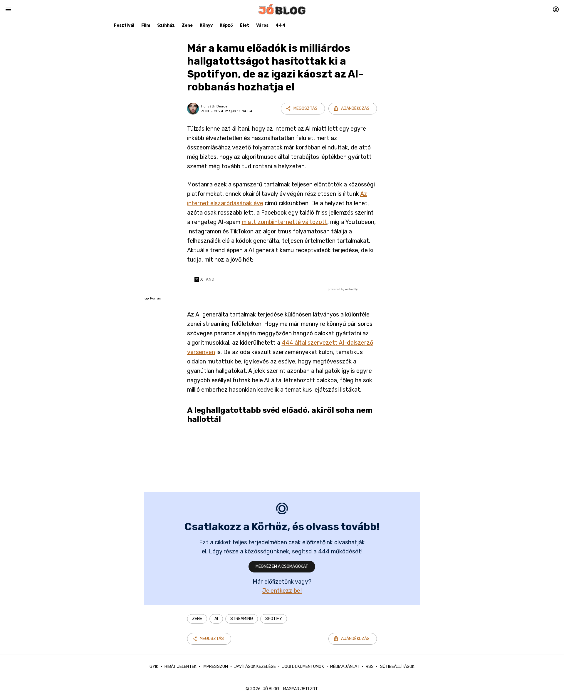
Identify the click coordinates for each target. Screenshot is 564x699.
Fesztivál (124, 25)
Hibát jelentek (180, 666)
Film (145, 25)
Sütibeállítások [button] (397, 666)
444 (280, 25)
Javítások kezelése (255, 666)
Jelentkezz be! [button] (282, 590)
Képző (226, 25)
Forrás (155, 298)
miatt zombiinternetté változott (284, 221)
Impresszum (215, 666)
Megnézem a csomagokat (282, 566)
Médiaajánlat (345, 666)
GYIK (154, 666)
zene (205, 111)
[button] (197, 619)
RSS (370, 666)
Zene (187, 25)
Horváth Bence (214, 106)
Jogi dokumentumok (303, 666)
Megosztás (305, 108)
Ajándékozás (355, 108)
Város (262, 25)
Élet (244, 25)
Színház (166, 25)
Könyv (206, 25)
